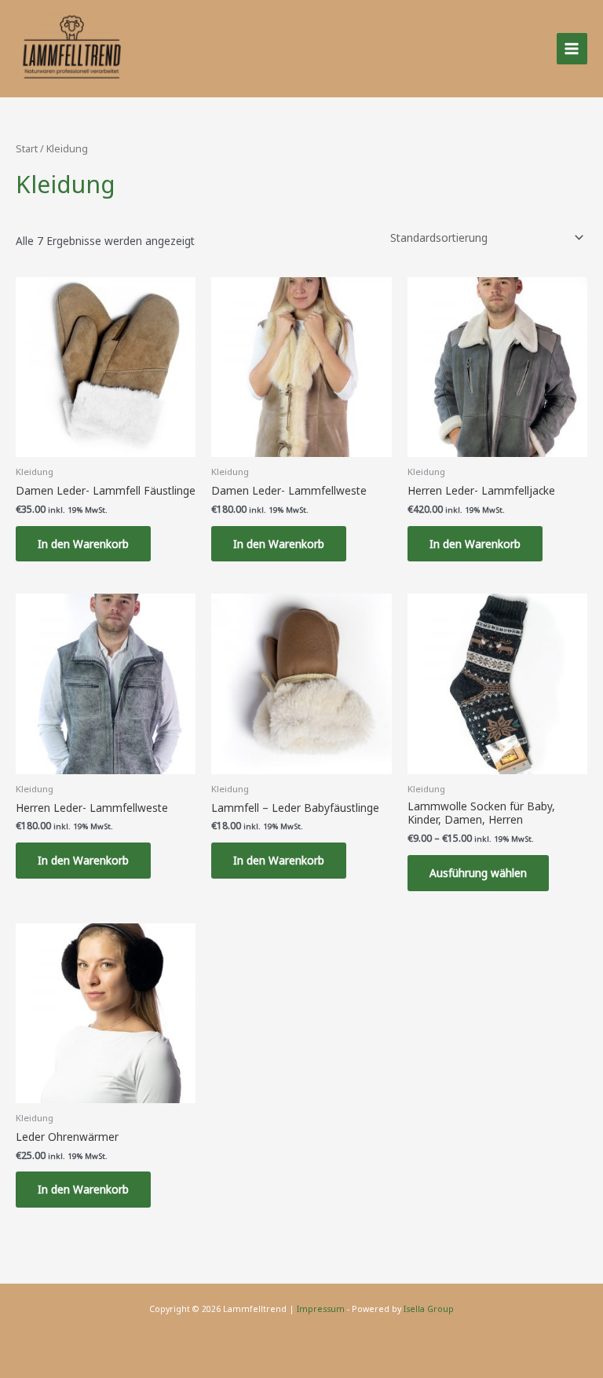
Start (27, 148)
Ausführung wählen (478, 872)
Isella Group (429, 1308)
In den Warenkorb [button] (83, 543)
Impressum (321, 1308)
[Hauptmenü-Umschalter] (572, 48)
